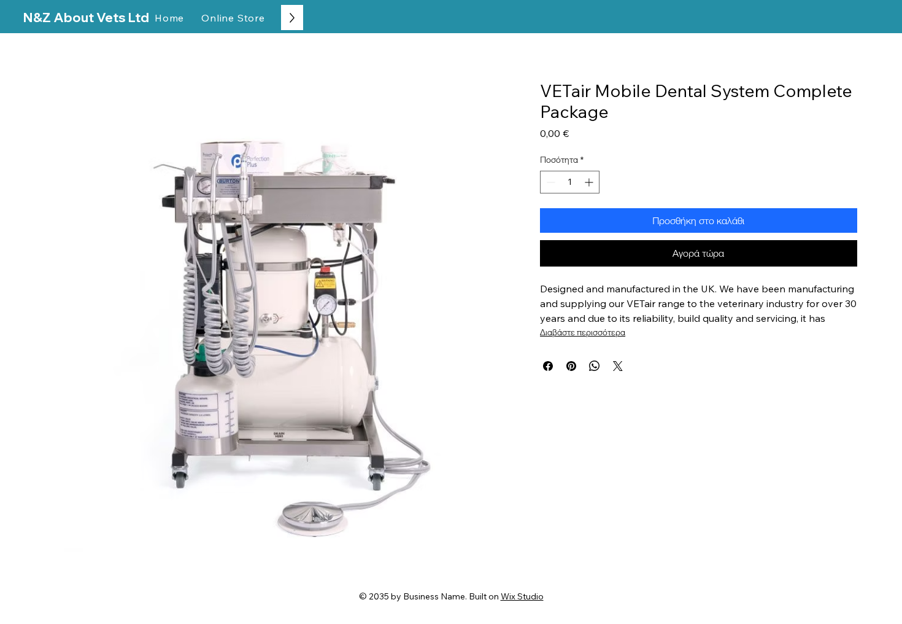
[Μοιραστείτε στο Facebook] (548, 366)
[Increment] (590, 182)
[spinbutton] (569, 182)
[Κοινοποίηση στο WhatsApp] (594, 366)
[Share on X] (618, 366)
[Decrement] (549, 182)
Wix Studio (522, 596)
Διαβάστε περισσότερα (582, 332)
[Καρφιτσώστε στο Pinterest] (571, 366)
